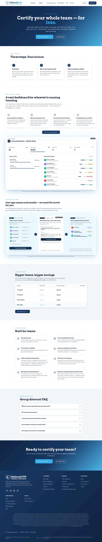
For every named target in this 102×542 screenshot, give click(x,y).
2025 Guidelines (10, 506)
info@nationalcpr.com (12, 532)
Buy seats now (21, 311)
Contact (72, 3)
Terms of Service (28, 501)
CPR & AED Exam (66, 479)
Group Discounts (51, 3)
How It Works (60, 3)
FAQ (67, 3)
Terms (41, 537)
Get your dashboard (52, 132)
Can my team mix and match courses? (51, 418)
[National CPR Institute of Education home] (14, 3)
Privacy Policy (27, 498)
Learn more (60, 37)
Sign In (85, 3)
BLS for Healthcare (47, 481)
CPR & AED (45, 479)
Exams (40, 3)
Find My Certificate (10, 501)
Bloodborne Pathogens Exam (69, 489)
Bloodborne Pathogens (49, 489)
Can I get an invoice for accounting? (51, 431)
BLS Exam (64, 481)
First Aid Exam (65, 486)
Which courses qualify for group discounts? (51, 406)
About (82, 479)
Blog (7, 508)
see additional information (76, 525)
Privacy (37, 537)
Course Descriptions (11, 503)
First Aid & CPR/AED (48, 484)
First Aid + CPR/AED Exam (68, 484)
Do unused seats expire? (51, 412)
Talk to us (61, 461)
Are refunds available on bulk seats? (51, 425)
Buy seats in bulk (43, 37)
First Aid (45, 486)
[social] (7, 490)
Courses (33, 3)
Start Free (92, 3)
